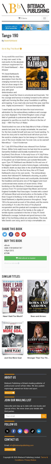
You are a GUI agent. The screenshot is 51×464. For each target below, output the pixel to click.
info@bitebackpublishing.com (22, 445)
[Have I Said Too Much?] (13, 296)
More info (9, 393)
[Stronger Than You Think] (38, 337)
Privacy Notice (30, 460)
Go (44, 416)
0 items (23, 18)
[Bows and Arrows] (38, 296)
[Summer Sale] (25, 27)
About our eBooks (11, 263)
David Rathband (10, 41)
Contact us (9, 449)
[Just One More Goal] (13, 337)
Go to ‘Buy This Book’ (11, 49)
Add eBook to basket (26, 258)
